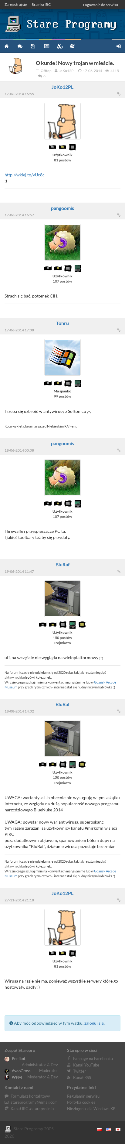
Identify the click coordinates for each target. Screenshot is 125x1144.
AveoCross (21, 1070)
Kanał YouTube (86, 1065)
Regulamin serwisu (83, 1096)
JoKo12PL (62, 87)
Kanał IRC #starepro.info (32, 1108)
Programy (32, 45)
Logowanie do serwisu (100, 4)
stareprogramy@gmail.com (34, 1102)
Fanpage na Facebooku (93, 1058)
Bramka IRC (41, 4)
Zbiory (58, 45)
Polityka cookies (81, 1102)
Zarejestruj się (16, 4)
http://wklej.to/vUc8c (25, 174)
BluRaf (63, 564)
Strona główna (6, 45)
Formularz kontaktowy (30, 1096)
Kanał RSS (82, 1077)
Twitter (79, 1071)
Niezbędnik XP (73, 45)
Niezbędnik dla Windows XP (91, 1108)
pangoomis (62, 208)
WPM (16, 1077)
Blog (45, 45)
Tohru (62, 323)
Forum (19, 45)
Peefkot (18, 1058)
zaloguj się (94, 1023)
